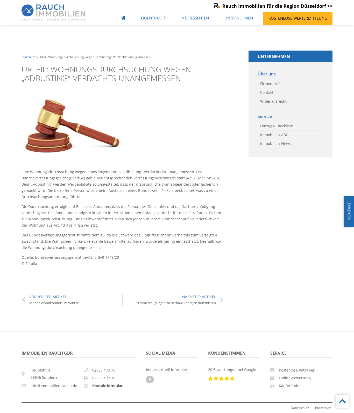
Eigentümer (153, 18)
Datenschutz (300, 407)
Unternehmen (238, 18)
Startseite (29, 57)
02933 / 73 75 (103, 370)
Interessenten (194, 18)
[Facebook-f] (150, 380)
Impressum (323, 407)
